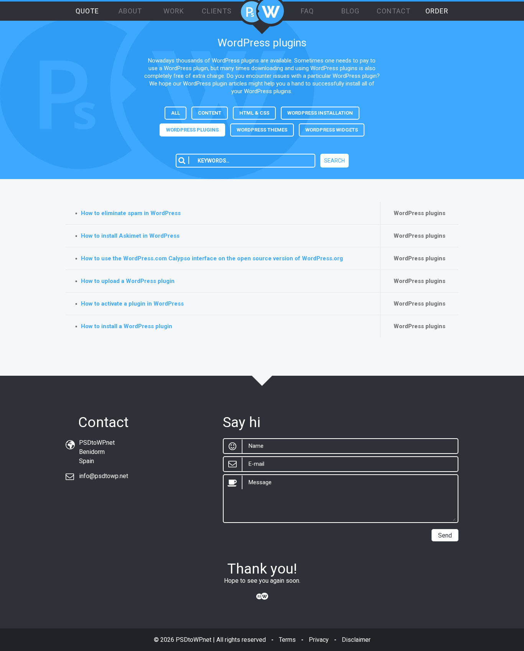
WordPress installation (320, 113)
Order (436, 11)
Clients (217, 11)
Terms (287, 639)
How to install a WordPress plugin (126, 326)
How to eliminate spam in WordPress (131, 213)
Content (209, 113)
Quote (87, 11)
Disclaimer (356, 639)
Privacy (319, 639)
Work (173, 11)
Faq (307, 11)
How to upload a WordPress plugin (128, 281)
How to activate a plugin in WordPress (132, 303)
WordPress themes (262, 130)
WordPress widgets (331, 130)
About (130, 11)
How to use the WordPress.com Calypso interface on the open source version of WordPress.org (212, 258)
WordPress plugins (192, 130)
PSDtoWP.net (193, 639)
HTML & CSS (254, 113)
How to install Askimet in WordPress (130, 235)
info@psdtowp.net (103, 476)
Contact (393, 11)
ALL (175, 113)
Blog (350, 11)
